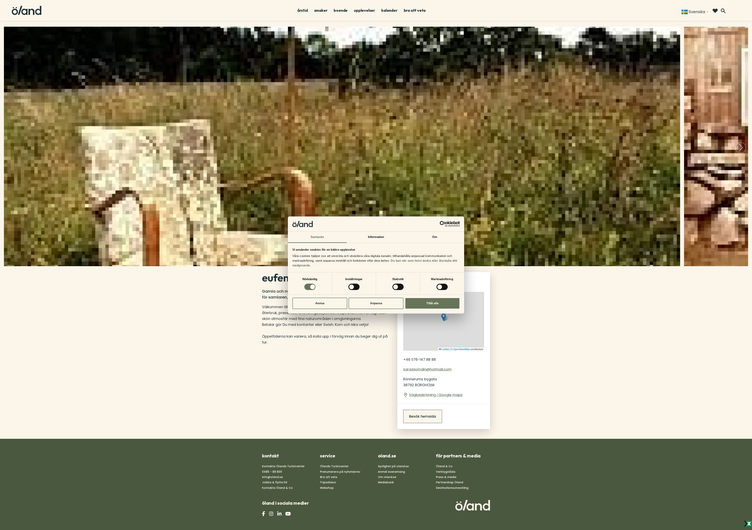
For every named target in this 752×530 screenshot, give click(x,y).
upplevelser (364, 10)
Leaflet (445, 349)
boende (341, 10)
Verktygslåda (445, 472)
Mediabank (386, 482)
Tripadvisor (328, 482)
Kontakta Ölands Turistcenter (283, 466)
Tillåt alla (432, 303)
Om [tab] (434, 237)
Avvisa (319, 303)
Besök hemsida (422, 416)
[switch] (354, 287)
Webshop (327, 488)
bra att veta (415, 10)
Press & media (446, 477)
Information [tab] (376, 237)
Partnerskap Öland (449, 482)
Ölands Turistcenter (334, 466)
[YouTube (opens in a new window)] (288, 513)
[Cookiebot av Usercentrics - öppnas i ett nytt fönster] (443, 224)
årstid (302, 10)
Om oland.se (387, 477)
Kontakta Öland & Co (277, 488)
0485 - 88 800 (272, 472)
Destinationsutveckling (452, 488)
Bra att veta (328, 477)
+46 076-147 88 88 (419, 359)
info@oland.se (272, 477)
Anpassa (376, 303)
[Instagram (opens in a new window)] (271, 513)
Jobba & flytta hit (274, 482)
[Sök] (723, 10)
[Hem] (26, 10)
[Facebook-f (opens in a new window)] (264, 513)
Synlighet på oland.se (393, 466)
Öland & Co (444, 466)
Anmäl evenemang (391, 472)
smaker (321, 10)
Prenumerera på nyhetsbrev (340, 472)
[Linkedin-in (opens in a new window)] (279, 513)
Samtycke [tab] (317, 237)
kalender (389, 10)
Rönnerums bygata (420, 382)
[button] (740, 147)
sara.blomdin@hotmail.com (427, 369)
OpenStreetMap (461, 349)
